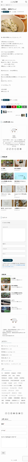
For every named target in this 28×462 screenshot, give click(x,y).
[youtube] (21, 149)
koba (14, 136)
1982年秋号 (7, 373)
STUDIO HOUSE (5, 380)
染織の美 (23, 400)
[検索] (22, 413)
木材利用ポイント (15, 400)
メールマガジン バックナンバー (12, 364)
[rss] (17, 413)
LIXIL (10, 375)
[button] (3, 107)
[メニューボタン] (2, 2)
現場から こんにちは (9, 352)
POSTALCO (4, 378)
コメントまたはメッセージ (8, 437)
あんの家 (23, 380)
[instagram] (18, 149)
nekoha (18, 375)
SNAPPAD (22, 378)
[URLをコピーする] (24, 107)
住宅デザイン (7, 348)
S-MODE (10, 378)
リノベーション (12, 395)
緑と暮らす (6, 358)
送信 (3, 452)
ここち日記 (14, 11)
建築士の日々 (5, 11)
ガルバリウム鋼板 (17, 385)
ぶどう (15, 383)
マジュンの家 (4, 395)
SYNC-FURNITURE (15, 380)
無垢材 (6, 403)
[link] (7, 149)
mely (14, 375)
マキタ (20, 393)
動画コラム (23, 398)
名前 (4, 243)
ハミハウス (4, 390)
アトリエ (20, 383)
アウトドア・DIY (8, 361)
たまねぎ (10, 383)
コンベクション (5, 388)
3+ (2, 373)
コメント (5, 227)
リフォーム (20, 395)
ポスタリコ (14, 393)
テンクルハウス (13, 388)
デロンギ (20, 388)
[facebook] (13, 149)
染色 (3, 403)
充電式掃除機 (16, 398)
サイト (4, 253)
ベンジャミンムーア (6, 393)
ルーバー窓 (4, 398)
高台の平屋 (22, 403)
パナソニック (11, 390)
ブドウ (17, 390)
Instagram (14, 373)
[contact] (19, 413)
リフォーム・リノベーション (10, 346)
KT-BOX (19, 373)
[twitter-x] (15, 149)
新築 (3, 400)
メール (5, 248)
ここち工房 (14, 2)
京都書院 (10, 398)
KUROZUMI (4, 375)
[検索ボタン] (26, 2)
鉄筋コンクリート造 (14, 403)
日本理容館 (7, 400)
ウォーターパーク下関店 (7, 385)
